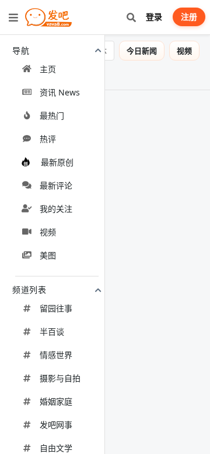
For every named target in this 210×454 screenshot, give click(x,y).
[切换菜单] (13, 17)
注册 (189, 16)
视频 (48, 231)
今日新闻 (142, 50)
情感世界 (56, 354)
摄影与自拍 (60, 378)
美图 (48, 255)
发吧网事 (56, 424)
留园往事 (56, 308)
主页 (48, 69)
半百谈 (52, 331)
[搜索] (131, 17)
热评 (48, 138)
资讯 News (60, 92)
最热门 (52, 115)
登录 (154, 16)
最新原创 (57, 162)
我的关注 (56, 208)
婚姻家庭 (56, 401)
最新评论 (56, 185)
